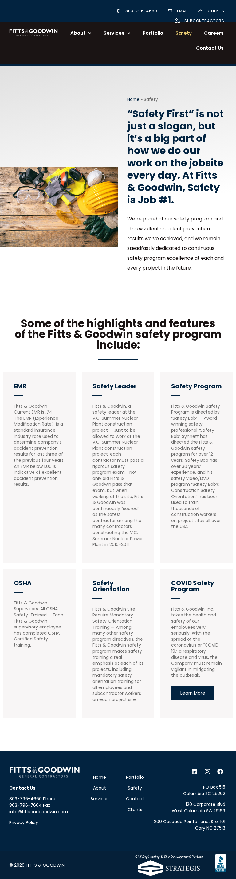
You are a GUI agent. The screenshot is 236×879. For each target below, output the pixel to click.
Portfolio (153, 33)
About (77, 33)
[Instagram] (207, 772)
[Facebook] (220, 772)
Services (114, 33)
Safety (183, 33)
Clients (135, 809)
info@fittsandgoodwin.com (38, 812)
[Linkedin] (194, 772)
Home (133, 99)
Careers (214, 33)
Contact (135, 799)
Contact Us (210, 48)
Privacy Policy (23, 822)
